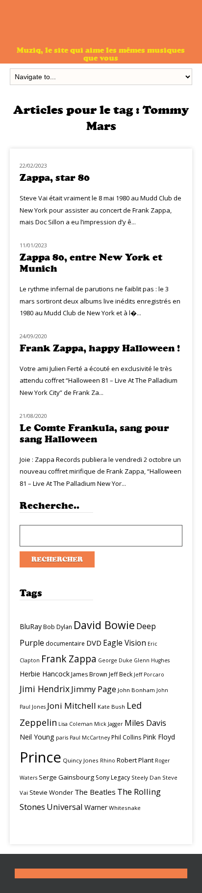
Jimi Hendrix (45, 689)
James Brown (89, 674)
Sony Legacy (113, 777)
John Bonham (136, 690)
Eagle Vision (124, 642)
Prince (40, 757)
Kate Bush (111, 706)
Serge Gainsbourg (66, 777)
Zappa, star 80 (55, 177)
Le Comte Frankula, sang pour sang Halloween (94, 433)
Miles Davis (145, 723)
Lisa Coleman (75, 723)
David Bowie (104, 625)
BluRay (31, 626)
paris (62, 737)
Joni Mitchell (71, 705)
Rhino (107, 760)
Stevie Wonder (51, 792)
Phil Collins (126, 737)
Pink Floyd (159, 736)
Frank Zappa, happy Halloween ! (100, 348)
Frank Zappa (69, 659)
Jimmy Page (93, 689)
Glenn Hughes (152, 660)
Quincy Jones (81, 760)
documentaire (65, 643)
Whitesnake (125, 807)
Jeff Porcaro (149, 674)
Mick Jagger (108, 723)
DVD (93, 643)
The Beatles (95, 792)
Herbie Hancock (45, 673)
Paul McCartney (90, 737)
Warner (95, 807)
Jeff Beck (120, 674)
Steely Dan (146, 777)
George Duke (115, 660)
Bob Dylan (57, 627)
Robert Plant (135, 760)
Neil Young (37, 736)
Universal (65, 806)
